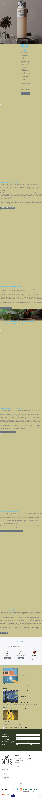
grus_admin (8, 690)
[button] (25, 93)
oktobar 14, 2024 (16, 709)
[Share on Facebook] (25, 690)
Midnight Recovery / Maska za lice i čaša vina (15, 702)
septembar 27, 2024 (16, 690)
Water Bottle (6, 684)
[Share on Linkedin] (27, 690)
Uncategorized (24, 675)
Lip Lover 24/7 (7, 721)
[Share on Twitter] (26, 690)
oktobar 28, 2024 (16, 727)
